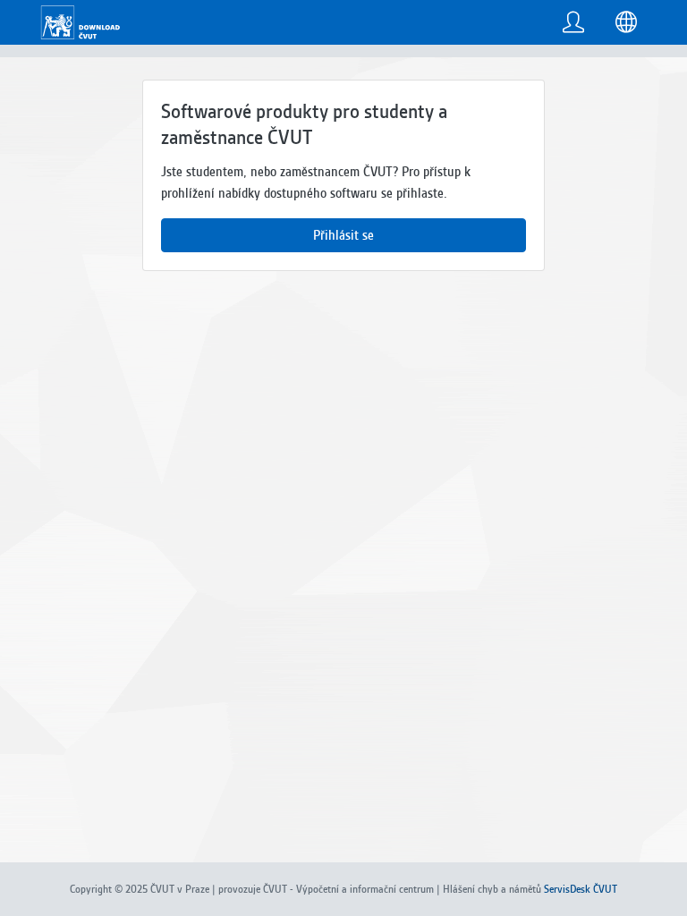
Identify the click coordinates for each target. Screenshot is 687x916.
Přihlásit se (343, 235)
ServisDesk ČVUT (580, 889)
